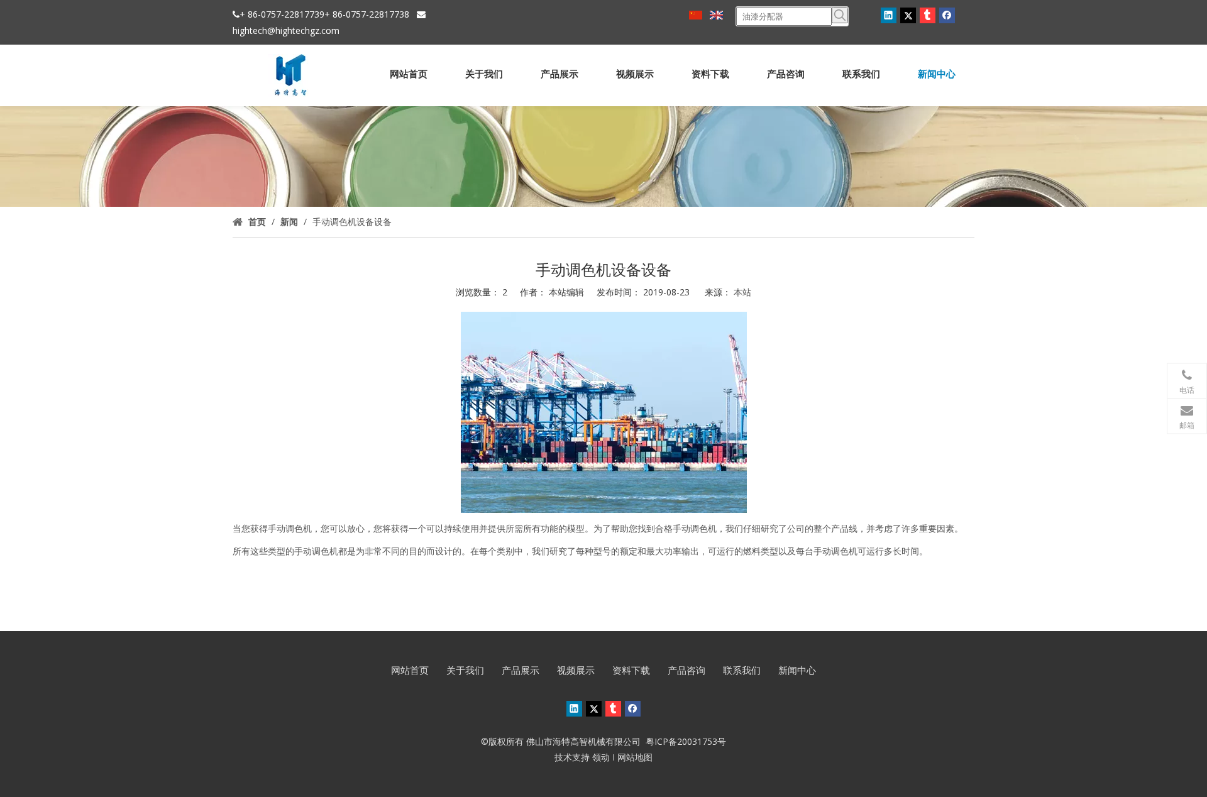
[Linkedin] (888, 15)
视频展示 (576, 670)
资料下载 (631, 670)
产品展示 (520, 670)
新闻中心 (797, 670)
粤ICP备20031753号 (686, 741)
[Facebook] (947, 15)
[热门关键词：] (840, 15)
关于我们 (465, 670)
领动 (601, 757)
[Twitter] (908, 15)
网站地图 (635, 757)
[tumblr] (927, 15)
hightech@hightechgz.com (286, 30)
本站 (742, 292)
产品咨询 (686, 670)
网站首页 (410, 670)
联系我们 (742, 670)
